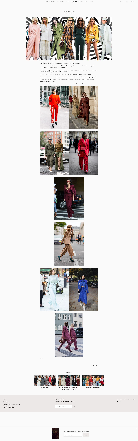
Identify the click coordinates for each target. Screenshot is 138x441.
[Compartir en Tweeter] (94, 365)
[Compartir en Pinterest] (96, 365)
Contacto (5, 401)
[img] (117, 401)
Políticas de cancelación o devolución (11, 404)
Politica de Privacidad (8, 406)
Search (122, 1)
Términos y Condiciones (8, 407)
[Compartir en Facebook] (91, 365)
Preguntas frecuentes (7, 403)
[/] (73, 2)
